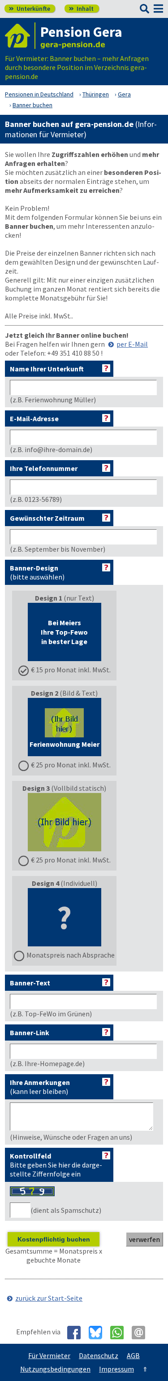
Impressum (116, 1368)
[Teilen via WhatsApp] (120, 1332)
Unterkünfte (29, 8)
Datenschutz (98, 1355)
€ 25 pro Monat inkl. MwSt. (71, 764)
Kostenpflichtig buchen (53, 1239)
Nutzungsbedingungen (55, 1368)
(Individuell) (70, 919)
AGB (133, 1355)
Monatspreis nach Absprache (70, 954)
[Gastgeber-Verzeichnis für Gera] (20, 35)
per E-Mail (132, 344)
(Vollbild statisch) (66, 824)
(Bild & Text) (70, 728)
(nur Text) (71, 633)
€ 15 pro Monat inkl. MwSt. (71, 669)
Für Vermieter (49, 1355)
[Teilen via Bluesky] (99, 1332)
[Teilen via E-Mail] (142, 1332)
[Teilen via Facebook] (77, 1332)
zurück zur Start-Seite (48, 1298)
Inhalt (81, 8)
